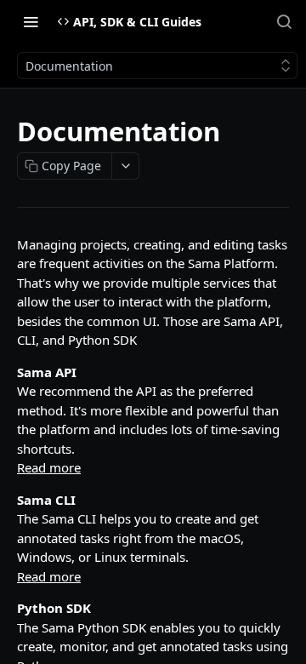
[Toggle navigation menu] (30, 21)
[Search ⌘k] (284, 21)
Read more (49, 467)
